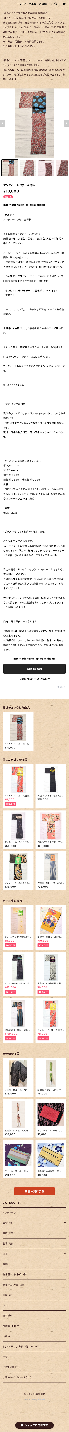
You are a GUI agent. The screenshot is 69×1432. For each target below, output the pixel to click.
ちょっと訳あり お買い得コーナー (20, 1346)
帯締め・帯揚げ (11, 1325)
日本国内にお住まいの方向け (34, 678)
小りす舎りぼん (11, 1367)
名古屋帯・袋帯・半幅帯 (15, 1274)
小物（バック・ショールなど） (17, 1377)
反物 (5, 1356)
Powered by (31, 1399)
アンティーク (9, 1212)
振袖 (5, 1264)
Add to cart (34, 668)
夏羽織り (7, 1315)
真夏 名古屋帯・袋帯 (14, 1284)
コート (6, 1305)
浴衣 (5, 1253)
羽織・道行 (8, 1295)
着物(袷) (7, 1222)
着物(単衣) (9, 1233)
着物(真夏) (9, 1243)
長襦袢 (6, 1336)
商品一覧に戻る (34, 1191)
